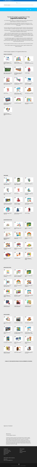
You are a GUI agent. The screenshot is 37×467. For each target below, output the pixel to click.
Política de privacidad (23, 451)
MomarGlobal (23, 465)
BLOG (4, 454)
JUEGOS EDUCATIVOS (7, 450)
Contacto (21, 450)
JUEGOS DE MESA (6, 452)
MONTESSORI (6, 453)
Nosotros (21, 452)
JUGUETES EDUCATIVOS (7, 451)
